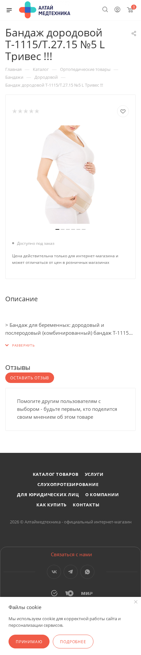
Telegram (71, 572)
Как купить (51, 505)
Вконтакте (54, 572)
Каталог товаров (56, 474)
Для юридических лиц (48, 494)
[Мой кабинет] (117, 10)
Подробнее (73, 641)
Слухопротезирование (67, 484)
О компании (102, 494)
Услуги (94, 474)
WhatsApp (87, 572)
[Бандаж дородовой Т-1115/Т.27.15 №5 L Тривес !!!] (70, 174)
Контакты (86, 505)
